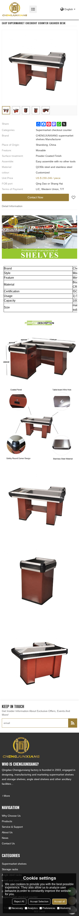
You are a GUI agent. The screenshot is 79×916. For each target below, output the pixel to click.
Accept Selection (39, 901)
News (5, 837)
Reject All (19, 901)
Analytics (33, 908)
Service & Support (12, 826)
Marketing (65, 908)
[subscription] (72, 723)
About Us (7, 832)
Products (7, 821)
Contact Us (8, 843)
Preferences (48, 908)
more (7, 795)
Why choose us (11, 815)
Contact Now (35, 197)
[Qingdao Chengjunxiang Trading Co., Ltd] (15, 9)
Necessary (17, 908)
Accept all (59, 901)
